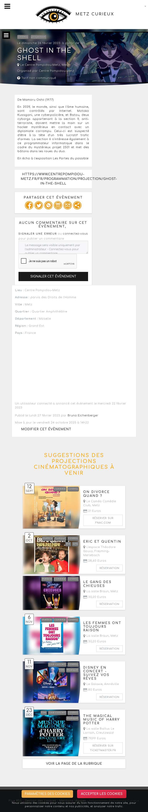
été (68, 544)
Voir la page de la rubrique (74, 763)
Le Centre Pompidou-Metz (39, 64)
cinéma (23, 37)
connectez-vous (75, 233)
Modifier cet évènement (46, 429)
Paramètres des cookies (47, 794)
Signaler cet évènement (53, 276)
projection (38, 37)
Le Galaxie (94, 684)
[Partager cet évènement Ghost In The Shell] (77, 205)
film (61, 670)
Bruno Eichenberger (83, 415)
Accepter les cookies (102, 794)
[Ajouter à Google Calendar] (58, 205)
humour (60, 538)
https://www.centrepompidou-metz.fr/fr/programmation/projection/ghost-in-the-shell (56, 179)
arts (75, 544)
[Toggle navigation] (7, 6)
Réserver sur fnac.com (103, 520)
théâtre (47, 538)
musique (72, 670)
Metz (65, 64)
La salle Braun (97, 591)
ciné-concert (57, 664)
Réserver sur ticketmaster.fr (103, 748)
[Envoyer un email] (67, 205)
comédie (60, 489)
